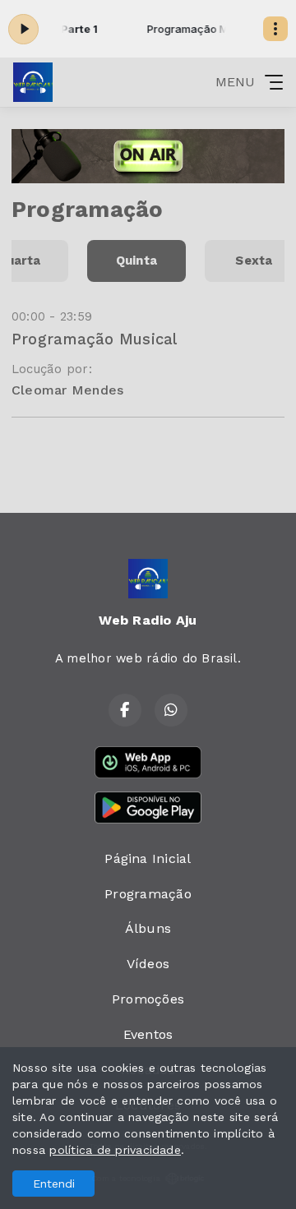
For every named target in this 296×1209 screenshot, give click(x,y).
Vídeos (148, 963)
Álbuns (148, 928)
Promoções (148, 999)
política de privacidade (115, 1149)
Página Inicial (147, 858)
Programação (148, 894)
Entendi (54, 1183)
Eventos (148, 1034)
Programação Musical (95, 339)
